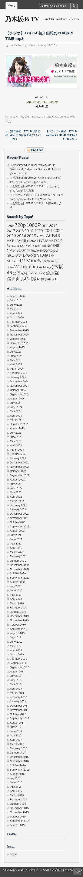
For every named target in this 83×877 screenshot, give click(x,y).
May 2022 (15, 492)
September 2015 (19, 820)
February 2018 (18, 697)
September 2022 (19, 475)
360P (10, 226)
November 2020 (19, 569)
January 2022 (18, 509)
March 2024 (17, 419)
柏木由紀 (45, 116)
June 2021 (16, 539)
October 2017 (18, 714)
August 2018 (17, 671)
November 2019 (19, 620)
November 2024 (19, 385)
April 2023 (16, 445)
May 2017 (15, 735)
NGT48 (15, 245)
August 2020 (17, 582)
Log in (13, 854)
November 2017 (19, 710)
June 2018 (16, 680)
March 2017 (17, 744)
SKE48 (12, 255)
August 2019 (17, 633)
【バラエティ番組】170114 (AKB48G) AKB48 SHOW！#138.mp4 (62, 135)
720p (20, 225)
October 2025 (18, 338)
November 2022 (19, 466)
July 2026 (15, 300)
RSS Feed (37, 149)
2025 (31, 235)
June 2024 (16, 407)
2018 (20, 231)
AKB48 (53, 235)
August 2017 (17, 722)
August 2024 (17, 398)
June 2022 (16, 488)
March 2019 (17, 654)
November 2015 (19, 812)
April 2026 (16, 313)
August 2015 (17, 825)
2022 (58, 230)
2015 (45, 226)
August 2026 (17, 296)
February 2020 (18, 607)
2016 (53, 225)
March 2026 (17, 317)
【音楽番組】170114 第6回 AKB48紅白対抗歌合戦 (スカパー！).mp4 (22, 135)
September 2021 (19, 526)
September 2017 (19, 718)
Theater (14, 116)
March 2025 (17, 368)
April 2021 (16, 547)
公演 (17, 273)
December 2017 (19, 705)
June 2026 (16, 304)
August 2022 (17, 479)
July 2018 (15, 675)
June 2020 (16, 590)
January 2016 (18, 803)
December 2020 (19, 564)
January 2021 (18, 560)
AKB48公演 (16, 241)
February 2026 (18, 321)
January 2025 (18, 377)
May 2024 (15, 411)
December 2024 (19, 381)
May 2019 (15, 646)
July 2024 (15, 402)
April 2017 (16, 739)
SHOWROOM (48, 250)
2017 (28, 116)
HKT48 (42, 241)
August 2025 (17, 347)
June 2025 (16, 355)
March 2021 (17, 552)
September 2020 (19, 577)
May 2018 (15, 684)
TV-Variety (30, 260)
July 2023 (15, 432)
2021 (48, 230)
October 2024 (18, 390)
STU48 (42, 255)
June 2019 (16, 641)
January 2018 (18, 701)
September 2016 (19, 769)
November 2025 (19, 334)
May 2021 (15, 543)
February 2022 (18, 505)
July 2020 (15, 586)
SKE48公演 (27, 255)
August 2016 (17, 773)
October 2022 (18, 471)
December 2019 (19, 616)
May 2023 (15, 441)
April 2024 (16, 415)
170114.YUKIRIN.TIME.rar (41, 101)
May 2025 (15, 360)
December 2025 (19, 330)
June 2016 (16, 782)
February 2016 (18, 799)
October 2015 (18, 816)
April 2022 (16, 496)
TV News (48, 261)
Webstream (26, 266)
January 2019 (18, 663)
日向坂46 (20, 279)
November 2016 (19, 761)
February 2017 (18, 748)
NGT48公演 (27, 245)
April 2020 (16, 599)
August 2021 (17, 530)
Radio (35, 116)
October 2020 (18, 573)
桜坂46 (34, 279)
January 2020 (18, 611)
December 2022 (19, 462)
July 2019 (15, 637)
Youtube (44, 267)
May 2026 (15, 309)
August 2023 (17, 428)
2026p (41, 236)
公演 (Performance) (33, 273)
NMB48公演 (16, 250)
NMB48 (52, 245)
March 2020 (17, 603)
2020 (38, 231)
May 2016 (15, 786)
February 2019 (18, 658)
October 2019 (18, 624)
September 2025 (19, 343)
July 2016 (15, 778)
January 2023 (18, 458)
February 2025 (18, 373)
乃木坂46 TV (22, 19)
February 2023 (18, 454)
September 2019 (19, 628)
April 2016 (16, 791)
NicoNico (40, 245)
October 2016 (18, 765)
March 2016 (17, 795)
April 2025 (16, 364)
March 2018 (17, 692)
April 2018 (16, 688)
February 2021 (18, 556)
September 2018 (19, 667)
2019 (29, 230)
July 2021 (15, 535)
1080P (33, 225)
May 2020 (15, 594)
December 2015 (19, 808)
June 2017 (16, 731)
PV (28, 250)
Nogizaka (27, 45)
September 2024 (19, 394)
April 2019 (16, 650)
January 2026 (18, 326)
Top (78, 871)
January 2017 (18, 752)
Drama (32, 241)
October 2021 (18, 522)
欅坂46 (46, 279)
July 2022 (15, 483)
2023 (11, 236)
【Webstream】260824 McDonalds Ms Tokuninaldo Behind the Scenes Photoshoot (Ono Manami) (35, 169)
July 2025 (15, 351)
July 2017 (15, 727)
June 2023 (16, 437)
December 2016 (19, 756)
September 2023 (19, 424)
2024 (21, 235)
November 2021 (19, 518)
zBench (59, 869)
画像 (54, 279)
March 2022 (17, 500)
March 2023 (17, 449)
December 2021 (19, 513)
